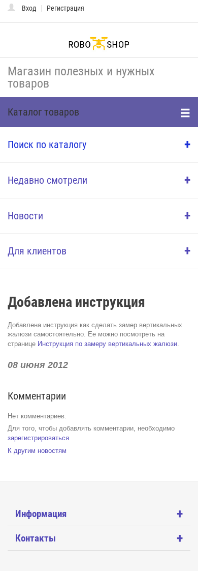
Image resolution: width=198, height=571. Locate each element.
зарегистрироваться (38, 438)
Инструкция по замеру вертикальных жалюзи (107, 344)
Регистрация (65, 8)
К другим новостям (37, 450)
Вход (29, 8)
